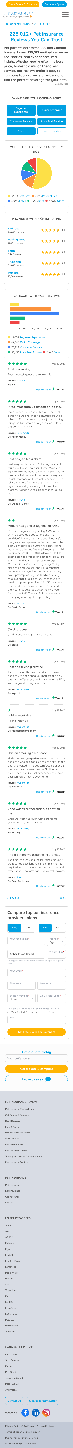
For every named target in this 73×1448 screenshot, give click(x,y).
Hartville (9, 1255)
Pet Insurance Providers (17, 1132)
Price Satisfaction (52, 121)
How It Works (12, 1126)
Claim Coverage (52, 110)
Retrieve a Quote (54, 4)
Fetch (22, 201)
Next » (62, 898)
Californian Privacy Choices (39, 1426)
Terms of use (12, 1431)
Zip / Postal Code (50, 995)
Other (21, 131)
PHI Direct (10, 1372)
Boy (45, 927)
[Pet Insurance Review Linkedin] (36, 1413)
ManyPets (10, 1308)
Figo (7, 1249)
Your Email (16, 970)
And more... (11, 1331)
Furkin (8, 1366)
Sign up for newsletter (42, 1401)
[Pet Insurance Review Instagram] (46, 1413)
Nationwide (22, 432)
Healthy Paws (16, 239)
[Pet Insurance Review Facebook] (25, 1413)
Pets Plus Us (12, 1383)
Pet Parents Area (14, 1144)
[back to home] (36, 15)
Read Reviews (12, 1120)
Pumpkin (9, 1278)
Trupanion (14, 261)
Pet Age (54, 938)
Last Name (46, 983)
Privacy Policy (12, 1426)
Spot (41, 201)
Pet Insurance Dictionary (18, 1162)
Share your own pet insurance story (23, 1156)
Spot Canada (12, 1360)
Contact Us (14, 1401)
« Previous (13, 898)
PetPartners (11, 1272)
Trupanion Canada (14, 1378)
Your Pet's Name (19, 938)
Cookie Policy (30, 1431)
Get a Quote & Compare (23, 4)
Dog (14, 927)
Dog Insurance (12, 1190)
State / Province (19, 995)
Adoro (60, 201)
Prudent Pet (49, 196)
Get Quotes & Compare (17, 1115)
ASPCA (9, 1237)
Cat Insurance (12, 1196)
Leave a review (52, 131)
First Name (16, 983)
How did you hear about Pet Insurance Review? (33, 1008)
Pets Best (24, 196)
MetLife (20, 380)
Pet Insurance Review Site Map (21, 1437)
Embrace (13, 228)
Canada (9, 1202)
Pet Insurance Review (17, 23)
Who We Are (12, 1138)
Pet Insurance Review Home (19, 1109)
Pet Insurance (12, 1185)
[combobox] (26, 954)
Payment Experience (21, 110)
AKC (7, 1231)
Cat (28, 927)
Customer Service (21, 121)
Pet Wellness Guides (16, 1150)
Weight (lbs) (56, 952)
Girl (58, 927)
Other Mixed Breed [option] (22, 954)
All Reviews (41, 23)
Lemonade (10, 1266)
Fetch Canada (12, 1354)
